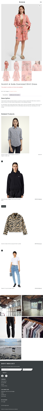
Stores (2, 384)
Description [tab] (5, 94)
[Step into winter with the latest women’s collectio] (10, 327)
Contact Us (3, 394)
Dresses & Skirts (13, 91)
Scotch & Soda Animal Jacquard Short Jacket (11, 243)
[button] (40, 6)
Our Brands (3, 382)
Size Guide (3, 396)
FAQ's (2, 392)
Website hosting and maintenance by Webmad (9, 409)
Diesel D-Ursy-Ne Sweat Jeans (7, 288)
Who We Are (3, 381)
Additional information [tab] (15, 94)
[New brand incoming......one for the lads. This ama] (32, 327)
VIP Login (3, 401)
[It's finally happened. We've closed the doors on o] (10, 305)
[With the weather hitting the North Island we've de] (10, 349)
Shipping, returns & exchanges (7, 391)
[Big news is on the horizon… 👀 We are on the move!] (32, 305)
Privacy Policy (4, 385)
